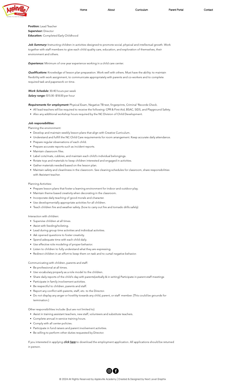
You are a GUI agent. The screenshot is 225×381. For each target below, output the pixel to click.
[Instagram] (109, 371)
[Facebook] (116, 371)
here (73, 342)
